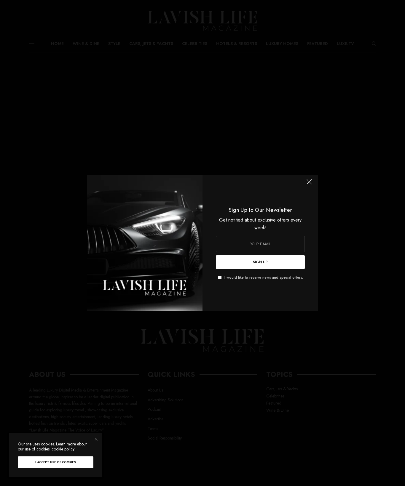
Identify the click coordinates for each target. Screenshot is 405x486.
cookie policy (63, 449)
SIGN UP (260, 262)
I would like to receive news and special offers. (263, 277)
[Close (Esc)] (309, 184)
